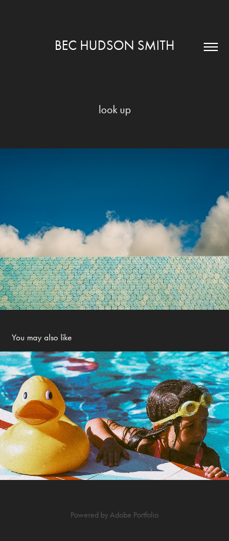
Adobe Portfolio (134, 515)
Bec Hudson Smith (114, 45)
